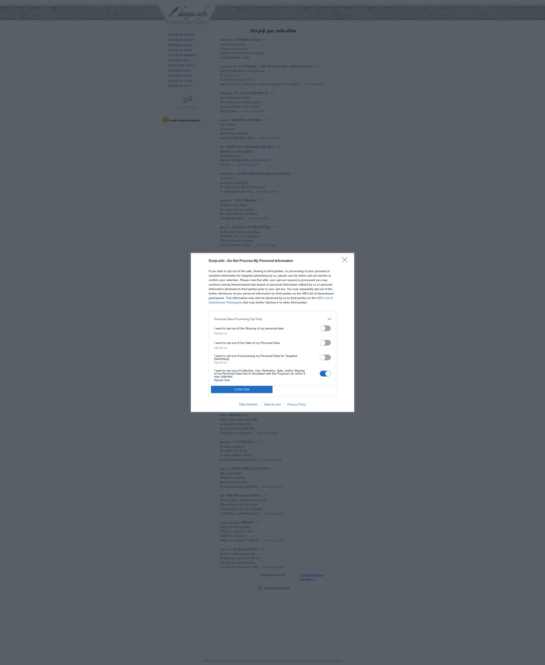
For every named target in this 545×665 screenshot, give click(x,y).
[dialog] (272, 332)
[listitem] (272, 319)
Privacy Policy (296, 404)
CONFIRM (242, 389)
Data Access (272, 404)
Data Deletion (248, 404)
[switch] (325, 328)
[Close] (346, 261)
